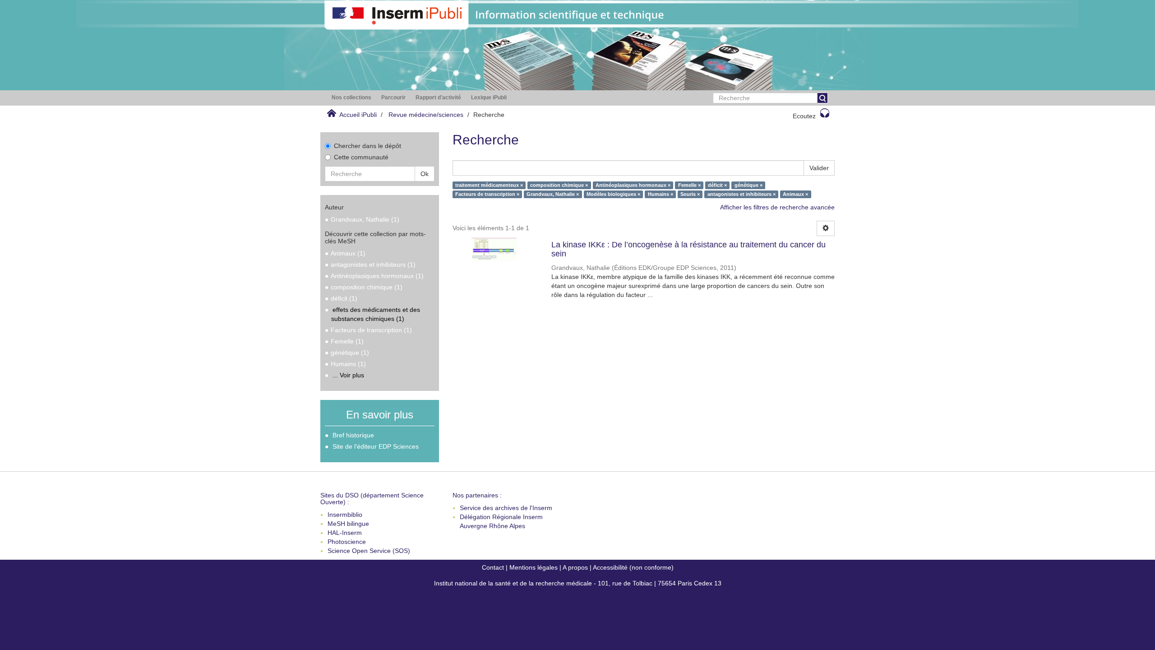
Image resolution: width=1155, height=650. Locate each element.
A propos (575, 567)
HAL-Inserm (345, 532)
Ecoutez (804, 116)
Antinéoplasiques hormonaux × (633, 185)
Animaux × (795, 194)
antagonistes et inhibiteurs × (741, 194)
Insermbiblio (345, 514)
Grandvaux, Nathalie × (553, 194)
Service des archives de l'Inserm (506, 507)
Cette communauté (361, 157)
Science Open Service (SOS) (369, 550)
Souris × (690, 194)
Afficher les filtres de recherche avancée (777, 207)
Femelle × (689, 185)
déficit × (717, 185)
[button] (351, 97)
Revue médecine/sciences (425, 114)
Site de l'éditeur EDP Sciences (376, 446)
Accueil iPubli (358, 114)
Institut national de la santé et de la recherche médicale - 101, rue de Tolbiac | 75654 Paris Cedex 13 (577, 583)
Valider (819, 168)
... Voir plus (348, 375)
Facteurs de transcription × (487, 194)
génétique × (748, 185)
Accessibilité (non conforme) (633, 567)
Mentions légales (533, 567)
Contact (493, 567)
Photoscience (347, 541)
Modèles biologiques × (613, 194)
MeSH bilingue (348, 523)
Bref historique (353, 435)
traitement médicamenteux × (489, 185)
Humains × (660, 194)
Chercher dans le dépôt (367, 145)
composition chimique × (559, 185)
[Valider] (822, 98)
